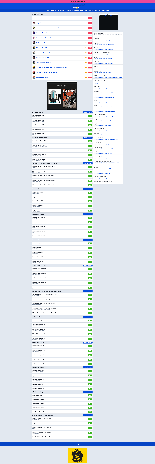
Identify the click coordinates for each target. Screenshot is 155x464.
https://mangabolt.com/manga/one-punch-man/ (104, 97)
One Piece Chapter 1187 (38, 133)
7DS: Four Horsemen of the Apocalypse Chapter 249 (44, 299)
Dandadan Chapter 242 (38, 379)
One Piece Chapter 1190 (38, 120)
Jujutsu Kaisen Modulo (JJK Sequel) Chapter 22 (43, 180)
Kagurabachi (70, 10)
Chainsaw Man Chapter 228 (39, 287)
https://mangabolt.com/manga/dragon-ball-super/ (104, 111)
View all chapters (88, 112)
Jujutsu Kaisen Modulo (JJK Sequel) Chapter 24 (43, 171)
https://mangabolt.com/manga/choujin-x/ (103, 106)
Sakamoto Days (61, 10)
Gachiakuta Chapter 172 (38, 355)
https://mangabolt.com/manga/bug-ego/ (102, 125)
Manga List (53, 10)
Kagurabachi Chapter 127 (38, 226)
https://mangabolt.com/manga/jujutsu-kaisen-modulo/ (105, 54)
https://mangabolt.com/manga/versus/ (102, 120)
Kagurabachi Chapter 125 (38, 235)
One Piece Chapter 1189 (38, 124)
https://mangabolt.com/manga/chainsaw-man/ (104, 72)
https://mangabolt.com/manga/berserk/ (102, 102)
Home (48, 10)
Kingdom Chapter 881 (37, 210)
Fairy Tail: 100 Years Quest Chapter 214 (41, 436)
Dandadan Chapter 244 (38, 370)
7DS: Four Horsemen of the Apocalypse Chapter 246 (44, 312)
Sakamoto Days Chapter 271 (39, 145)
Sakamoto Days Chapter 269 (39, 154)
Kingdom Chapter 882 (37, 205)
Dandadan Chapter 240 (38, 388)
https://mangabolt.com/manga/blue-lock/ (103, 68)
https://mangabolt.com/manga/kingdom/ (103, 58)
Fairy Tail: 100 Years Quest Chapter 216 (41, 427)
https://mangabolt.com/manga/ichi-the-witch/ (104, 63)
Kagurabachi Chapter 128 (38, 222)
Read (90, 18)
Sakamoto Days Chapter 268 (39, 159)
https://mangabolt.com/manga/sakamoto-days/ (104, 44)
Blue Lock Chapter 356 (37, 252)
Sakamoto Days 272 (41, 48)
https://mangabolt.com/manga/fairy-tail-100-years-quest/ (106, 178)
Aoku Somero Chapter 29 (38, 407)
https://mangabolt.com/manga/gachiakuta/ (103, 92)
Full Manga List (40, 18)
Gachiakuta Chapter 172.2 (38, 350)
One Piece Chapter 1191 (42, 57)
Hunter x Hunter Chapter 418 (44, 62)
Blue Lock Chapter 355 (37, 256)
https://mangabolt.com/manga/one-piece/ (103, 40)
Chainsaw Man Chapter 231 (39, 273)
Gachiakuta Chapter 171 (38, 359)
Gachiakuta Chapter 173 (38, 345)
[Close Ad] (76, 81)
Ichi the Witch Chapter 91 (38, 338)
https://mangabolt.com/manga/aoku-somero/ (103, 182)
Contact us (97, 10)
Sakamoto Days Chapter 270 (39, 150)
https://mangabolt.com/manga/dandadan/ (103, 168)
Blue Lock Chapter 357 (37, 247)
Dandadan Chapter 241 (38, 384)
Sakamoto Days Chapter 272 (39, 140)
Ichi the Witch (83, 10)
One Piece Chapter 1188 (38, 129)
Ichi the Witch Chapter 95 (38, 320)
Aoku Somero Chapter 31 (38, 399)
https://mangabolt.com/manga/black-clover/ (103, 88)
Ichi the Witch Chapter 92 (38, 333)
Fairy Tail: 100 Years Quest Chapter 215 (41, 432)
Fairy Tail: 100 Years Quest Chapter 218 (46, 72)
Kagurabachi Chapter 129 (43, 52)
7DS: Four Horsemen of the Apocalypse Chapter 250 (50, 28)
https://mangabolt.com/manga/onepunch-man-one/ (105, 130)
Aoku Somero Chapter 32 (38, 395)
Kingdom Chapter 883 (37, 201)
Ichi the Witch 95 (40, 43)
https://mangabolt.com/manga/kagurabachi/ (103, 49)
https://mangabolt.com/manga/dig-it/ (102, 173)
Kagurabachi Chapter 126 (38, 231)
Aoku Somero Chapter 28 (38, 411)
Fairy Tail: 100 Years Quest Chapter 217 (41, 423)
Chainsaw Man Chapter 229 (39, 282)
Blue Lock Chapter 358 (42, 33)
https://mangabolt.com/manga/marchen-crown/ (104, 153)
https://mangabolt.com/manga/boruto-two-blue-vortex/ (106, 139)
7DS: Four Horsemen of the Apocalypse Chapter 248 (44, 303)
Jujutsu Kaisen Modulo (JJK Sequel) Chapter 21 (43, 185)
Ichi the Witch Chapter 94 (38, 324)
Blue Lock (90, 10)
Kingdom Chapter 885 (42, 77)
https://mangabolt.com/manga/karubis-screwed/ (104, 158)
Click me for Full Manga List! (77, 1)
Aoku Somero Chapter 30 (38, 403)
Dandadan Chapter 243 (38, 375)
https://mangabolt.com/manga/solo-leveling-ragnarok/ (105, 116)
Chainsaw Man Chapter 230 (39, 278)
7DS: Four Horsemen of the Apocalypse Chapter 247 (44, 308)
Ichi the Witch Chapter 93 (38, 329)
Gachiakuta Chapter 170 (38, 364)
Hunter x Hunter (105, 10)
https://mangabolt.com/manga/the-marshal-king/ (104, 148)
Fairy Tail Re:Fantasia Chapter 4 (44, 23)
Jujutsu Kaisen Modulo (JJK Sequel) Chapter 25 (43, 166)
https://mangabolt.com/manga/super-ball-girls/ (104, 144)
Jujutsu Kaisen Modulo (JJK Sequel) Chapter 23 (43, 175)
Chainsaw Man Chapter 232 (39, 268)
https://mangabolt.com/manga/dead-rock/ (103, 134)
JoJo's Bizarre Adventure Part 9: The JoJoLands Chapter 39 (51, 67)
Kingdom (76, 10)
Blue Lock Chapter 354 (37, 261)
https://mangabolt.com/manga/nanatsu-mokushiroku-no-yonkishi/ (108, 77)
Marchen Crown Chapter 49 (43, 38)
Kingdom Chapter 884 (37, 197)
